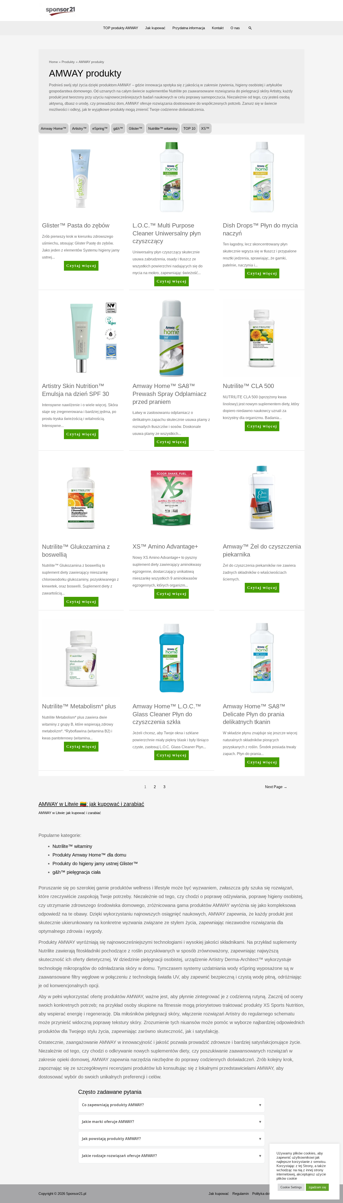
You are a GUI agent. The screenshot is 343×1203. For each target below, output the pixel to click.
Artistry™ (79, 128)
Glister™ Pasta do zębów (75, 225)
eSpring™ (100, 128)
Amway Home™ (53, 128)
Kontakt (218, 28)
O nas (235, 28)
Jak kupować (155, 28)
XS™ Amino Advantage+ (165, 546)
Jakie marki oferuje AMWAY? (108, 1121)
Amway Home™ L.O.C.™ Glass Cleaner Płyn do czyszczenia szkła (167, 714)
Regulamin (240, 1194)
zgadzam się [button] (317, 1187)
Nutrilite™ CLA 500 (248, 385)
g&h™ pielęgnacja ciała (76, 872)
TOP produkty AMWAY (120, 28)
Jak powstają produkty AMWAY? (111, 1138)
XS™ (205, 128)
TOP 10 (189, 128)
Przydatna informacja (188, 28)
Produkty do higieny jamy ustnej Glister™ (95, 863)
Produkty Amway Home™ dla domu (89, 854)
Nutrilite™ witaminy (163, 128)
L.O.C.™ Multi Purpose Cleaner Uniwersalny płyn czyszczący (167, 233)
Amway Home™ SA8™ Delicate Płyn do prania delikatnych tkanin (254, 714)
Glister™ (135, 128)
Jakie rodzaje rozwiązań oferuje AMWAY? (119, 1155)
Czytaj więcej (81, 267)
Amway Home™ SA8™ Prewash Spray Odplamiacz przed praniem (169, 393)
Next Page (276, 787)
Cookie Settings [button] (291, 1187)
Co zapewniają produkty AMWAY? (113, 1104)
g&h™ (118, 128)
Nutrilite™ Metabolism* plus (79, 706)
